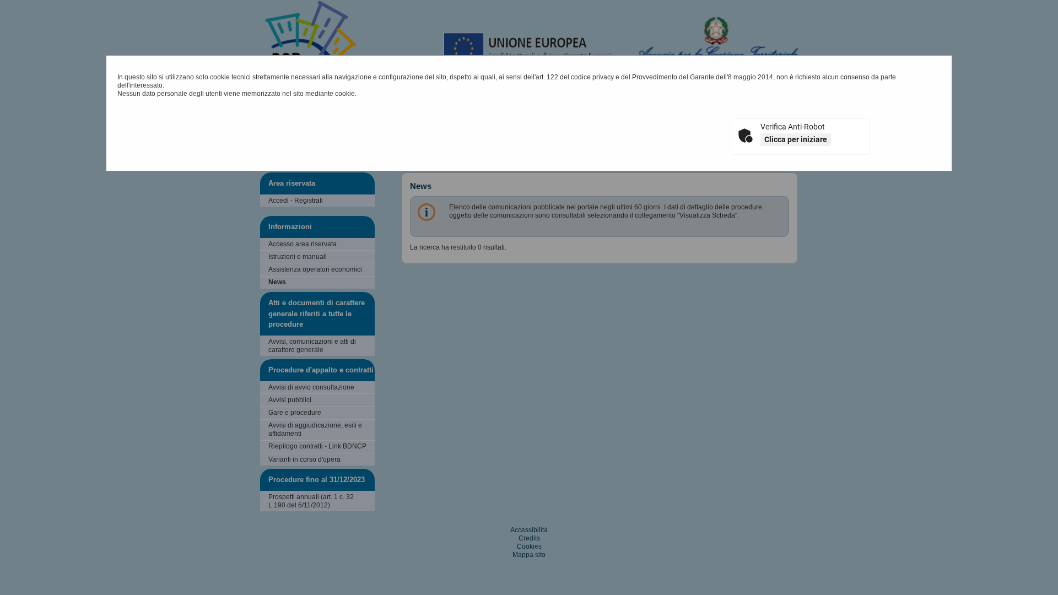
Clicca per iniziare (795, 139)
